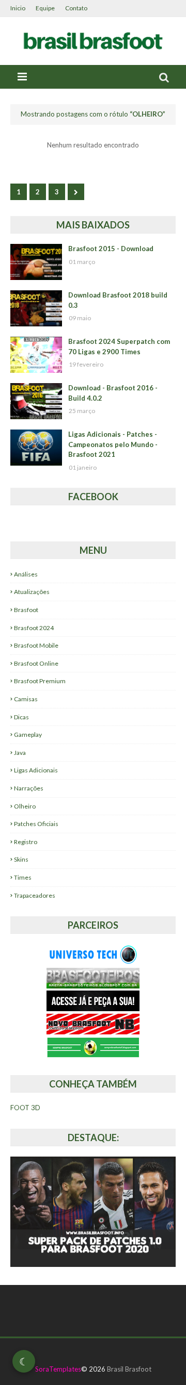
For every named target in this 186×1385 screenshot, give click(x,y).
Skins (21, 859)
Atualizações (32, 592)
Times (23, 877)
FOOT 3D (25, 1107)
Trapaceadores (34, 895)
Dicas (21, 717)
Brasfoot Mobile (36, 645)
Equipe (45, 8)
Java (20, 752)
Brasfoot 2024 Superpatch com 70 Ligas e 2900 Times (119, 346)
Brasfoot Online (36, 663)
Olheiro (25, 806)
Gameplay (28, 734)
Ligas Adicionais (36, 770)
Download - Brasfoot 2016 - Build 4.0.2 (113, 393)
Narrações (28, 788)
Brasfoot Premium (40, 681)
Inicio (17, 8)
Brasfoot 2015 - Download (110, 248)
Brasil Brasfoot (129, 1369)
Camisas (26, 699)
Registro (25, 842)
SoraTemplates (58, 1369)
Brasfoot (26, 610)
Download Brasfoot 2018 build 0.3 (117, 300)
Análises (26, 574)
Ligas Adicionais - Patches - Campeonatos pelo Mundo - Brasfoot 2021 (113, 444)
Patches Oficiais (36, 824)
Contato (76, 8)
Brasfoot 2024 (34, 628)
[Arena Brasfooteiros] (93, 985)
